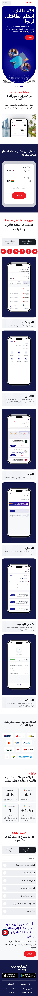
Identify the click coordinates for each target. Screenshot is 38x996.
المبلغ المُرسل (27, 167)
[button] (35, 3)
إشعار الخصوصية (11, 989)
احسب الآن (19, 196)
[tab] (21, 86)
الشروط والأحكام (27, 989)
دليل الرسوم (11, 992)
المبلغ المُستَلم (27, 178)
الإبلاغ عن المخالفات (27, 992)
